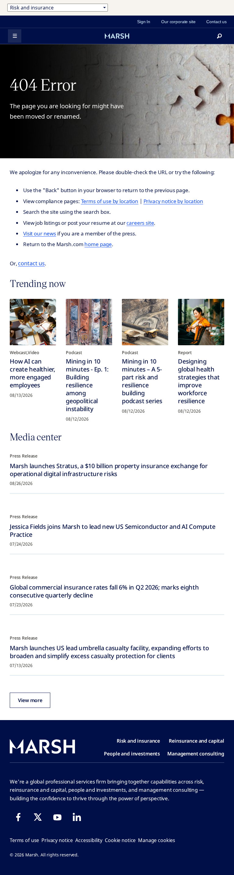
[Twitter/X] (37, 817)
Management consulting (195, 753)
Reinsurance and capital (196, 740)
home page (98, 244)
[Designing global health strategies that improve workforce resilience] (201, 322)
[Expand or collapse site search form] (219, 36)
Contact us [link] (216, 21)
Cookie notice (120, 840)
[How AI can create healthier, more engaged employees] (33, 322)
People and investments (132, 753)
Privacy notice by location (173, 201)
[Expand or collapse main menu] (14, 36)
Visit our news (39, 233)
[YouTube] (57, 817)
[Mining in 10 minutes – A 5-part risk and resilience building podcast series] (145, 322)
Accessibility (88, 840)
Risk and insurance (138, 740)
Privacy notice (57, 840)
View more (30, 700)
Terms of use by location (109, 201)
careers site (140, 222)
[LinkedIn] (76, 817)
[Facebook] (18, 817)
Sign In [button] (143, 21)
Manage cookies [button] (156, 840)
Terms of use (24, 840)
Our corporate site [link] (178, 21)
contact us (31, 263)
